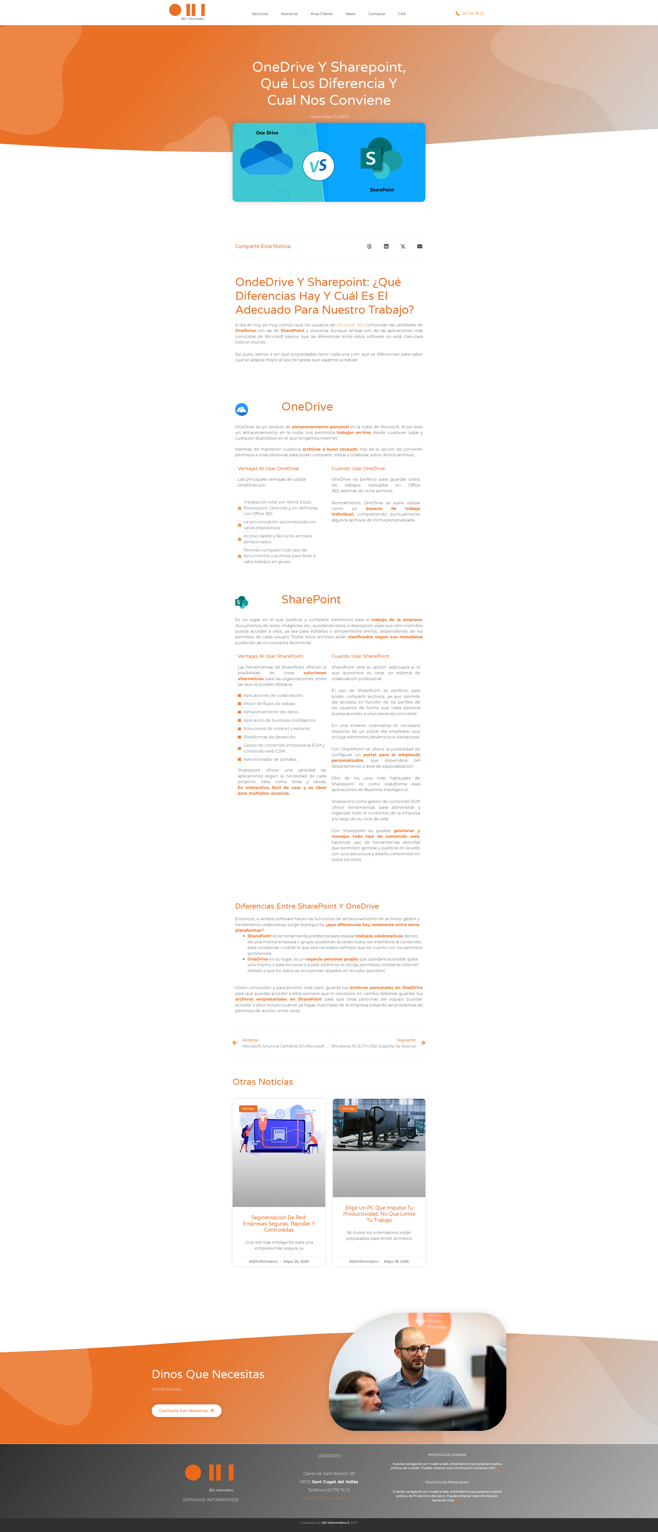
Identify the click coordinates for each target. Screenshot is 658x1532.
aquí (499, 1468)
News (350, 14)
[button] (369, 246)
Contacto (376, 14)
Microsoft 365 (350, 324)
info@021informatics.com (329, 1498)
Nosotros (289, 14)
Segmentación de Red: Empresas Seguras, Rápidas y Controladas (279, 1224)
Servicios (260, 14)
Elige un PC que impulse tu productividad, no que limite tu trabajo (379, 1214)
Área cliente (321, 14)
